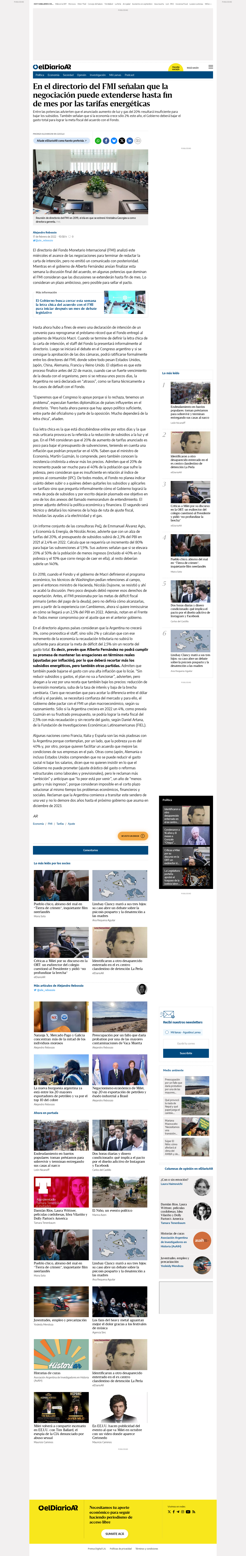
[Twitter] (122, 141)
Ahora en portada (46, 1113)
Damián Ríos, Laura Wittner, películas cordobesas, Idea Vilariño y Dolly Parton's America (61, 1214)
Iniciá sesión (193, 68)
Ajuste (71, 823)
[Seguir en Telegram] (177, 1511)
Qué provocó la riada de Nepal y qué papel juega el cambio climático (172, 1106)
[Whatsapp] (98, 141)
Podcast (129, 74)
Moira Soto (40, 916)
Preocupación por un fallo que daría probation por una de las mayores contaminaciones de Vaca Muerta (119, 1039)
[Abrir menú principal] (211, 66)
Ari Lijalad (126, 4)
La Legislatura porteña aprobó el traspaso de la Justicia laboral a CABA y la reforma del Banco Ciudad (172, 877)
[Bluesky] (114, 141)
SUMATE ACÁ (115, 1534)
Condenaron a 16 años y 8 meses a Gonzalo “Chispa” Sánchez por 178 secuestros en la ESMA (172, 836)
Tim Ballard (108, 4)
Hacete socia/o (175, 68)
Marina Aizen (99, 1214)
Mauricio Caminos (43, 1442)
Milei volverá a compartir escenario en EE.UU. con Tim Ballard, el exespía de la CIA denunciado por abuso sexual (60, 1432)
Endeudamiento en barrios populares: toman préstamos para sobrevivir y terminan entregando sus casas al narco (59, 1159)
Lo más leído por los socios (52, 863)
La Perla (118, 4)
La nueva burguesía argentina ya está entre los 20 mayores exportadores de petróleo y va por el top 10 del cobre (61, 1094)
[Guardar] (138, 141)
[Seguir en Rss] (193, 1511)
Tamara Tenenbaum (44, 1222)
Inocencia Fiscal (182, 4)
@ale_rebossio (44, 240)
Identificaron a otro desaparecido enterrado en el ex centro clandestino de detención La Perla (117, 965)
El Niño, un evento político (112, 1210)
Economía (53, 74)
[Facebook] (106, 141)
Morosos (72, 4)
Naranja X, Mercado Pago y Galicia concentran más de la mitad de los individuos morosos (59, 1039)
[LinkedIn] (130, 141)
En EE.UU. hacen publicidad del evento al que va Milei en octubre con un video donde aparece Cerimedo (117, 1432)
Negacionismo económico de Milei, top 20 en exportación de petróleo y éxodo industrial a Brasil (119, 1092)
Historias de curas (47, 1373)
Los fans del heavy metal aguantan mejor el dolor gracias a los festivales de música (119, 1324)
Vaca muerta (159, 4)
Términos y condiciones (146, 1548)
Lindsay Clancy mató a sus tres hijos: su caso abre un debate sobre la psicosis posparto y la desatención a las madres (119, 910)
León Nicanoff (41, 1169)
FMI (50, 823)
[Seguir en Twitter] (169, 1511)
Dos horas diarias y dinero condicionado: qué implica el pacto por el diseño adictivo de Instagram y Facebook (118, 1159)
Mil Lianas (115, 74)
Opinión (81, 74)
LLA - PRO (170, 4)
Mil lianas (208, 4)
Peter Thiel (82, 4)
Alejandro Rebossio (45, 232)
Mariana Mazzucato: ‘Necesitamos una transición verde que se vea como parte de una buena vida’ (172, 1127)
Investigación (98, 74)
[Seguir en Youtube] (188, 1511)
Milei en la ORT (61, 4)
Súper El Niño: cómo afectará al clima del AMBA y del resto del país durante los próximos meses (172, 1148)
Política (40, 74)
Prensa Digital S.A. (97, 1548)
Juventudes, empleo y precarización (60, 1320)
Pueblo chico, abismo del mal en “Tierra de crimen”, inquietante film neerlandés (61, 908)
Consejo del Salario (95, 4)
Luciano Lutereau (196, 4)
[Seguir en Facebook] (174, 1511)
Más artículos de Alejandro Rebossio (59, 985)
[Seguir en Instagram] (182, 1511)
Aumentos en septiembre (142, 4)
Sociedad (68, 74)
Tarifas (60, 823)
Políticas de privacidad (121, 1548)
